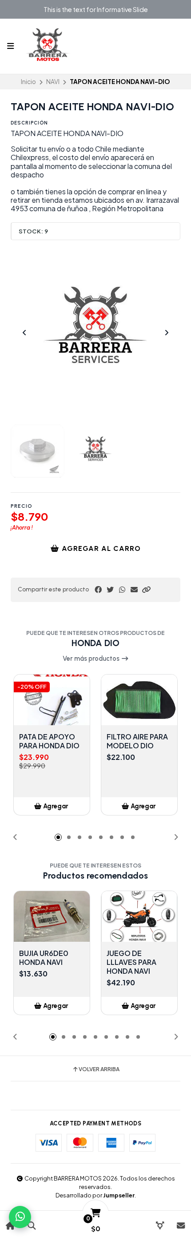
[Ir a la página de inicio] (10, 1225)
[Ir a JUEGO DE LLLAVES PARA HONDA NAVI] (139, 916)
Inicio (28, 81)
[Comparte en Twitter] (110, 589)
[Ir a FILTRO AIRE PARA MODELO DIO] (139, 700)
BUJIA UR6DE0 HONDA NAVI (43, 958)
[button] (146, 589)
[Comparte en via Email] (134, 589)
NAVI (53, 81)
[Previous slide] (24, 332)
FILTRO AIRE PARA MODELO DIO (137, 741)
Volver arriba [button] (99, 1069)
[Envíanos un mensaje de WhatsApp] (20, 1217)
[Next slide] (166, 332)
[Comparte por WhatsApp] (122, 589)
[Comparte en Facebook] (98, 589)
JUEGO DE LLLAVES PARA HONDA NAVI (131, 962)
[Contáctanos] (180, 1225)
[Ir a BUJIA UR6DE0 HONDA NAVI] (52, 916)
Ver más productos (92, 658)
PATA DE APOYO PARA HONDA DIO (49, 741)
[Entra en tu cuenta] (160, 1225)
